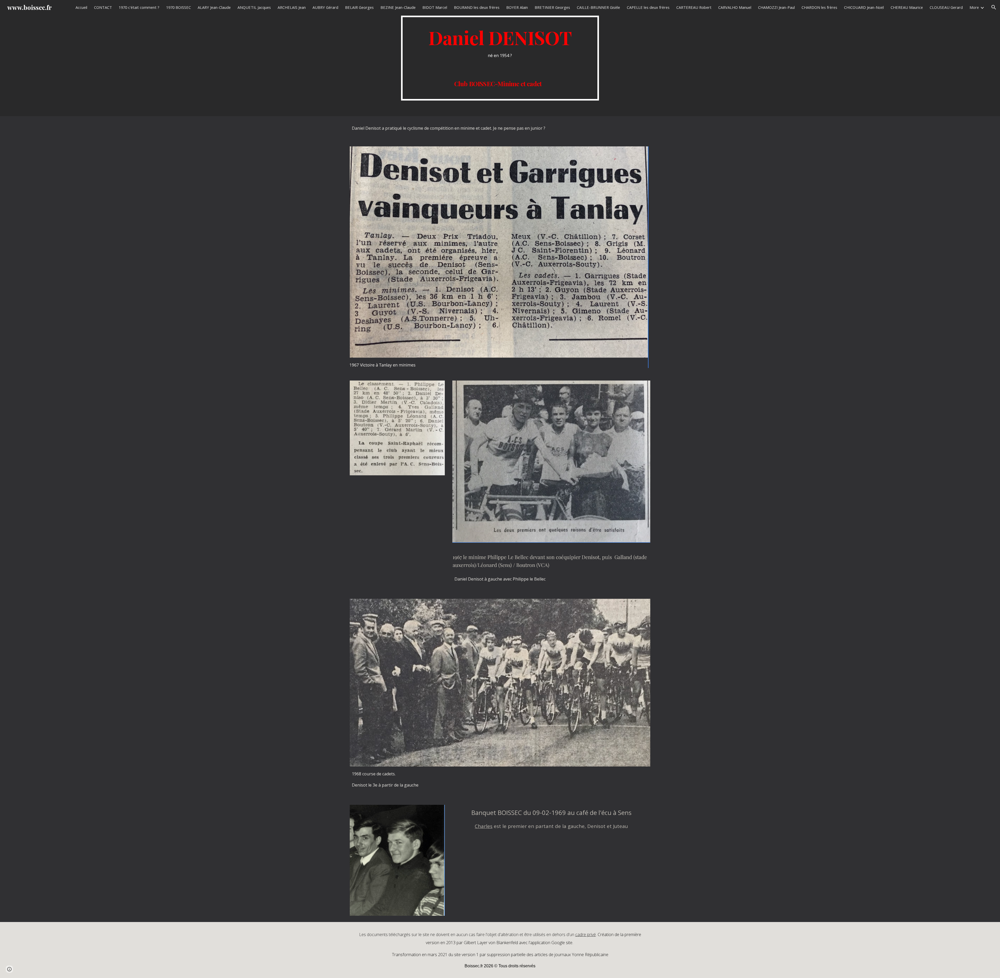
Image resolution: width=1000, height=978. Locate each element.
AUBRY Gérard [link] (325, 7)
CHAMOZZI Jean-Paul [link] (776, 7)
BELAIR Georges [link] (359, 7)
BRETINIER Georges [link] (552, 7)
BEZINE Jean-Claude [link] (398, 7)
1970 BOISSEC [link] (178, 7)
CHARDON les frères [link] (819, 7)
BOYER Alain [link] (517, 7)
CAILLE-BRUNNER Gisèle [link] (598, 7)
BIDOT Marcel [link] (434, 7)
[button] (994, 7)
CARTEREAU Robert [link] (693, 7)
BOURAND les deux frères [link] (476, 7)
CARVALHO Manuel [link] (734, 7)
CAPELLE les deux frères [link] (648, 7)
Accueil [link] (81, 7)
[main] (500, 58)
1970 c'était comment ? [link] (139, 7)
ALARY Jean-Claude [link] (214, 7)
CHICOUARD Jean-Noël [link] (864, 7)
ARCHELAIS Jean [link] (292, 7)
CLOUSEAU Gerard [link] (946, 7)
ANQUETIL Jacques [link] (254, 7)
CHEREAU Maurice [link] (907, 7)
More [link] (974, 7)
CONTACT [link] (103, 7)
